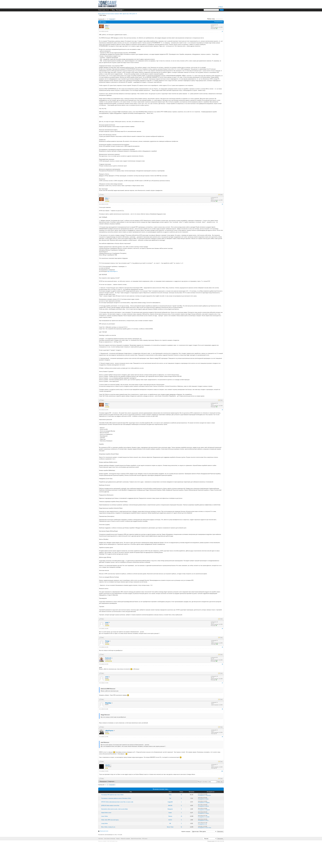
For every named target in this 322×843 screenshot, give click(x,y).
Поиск (221, 7)
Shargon (207, 813)
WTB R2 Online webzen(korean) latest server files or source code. (117, 802)
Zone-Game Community (109, 838)
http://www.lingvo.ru (112, 271)
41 (181, 794)
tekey (170, 794)
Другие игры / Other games (129, 13)
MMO (121, 13)
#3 (222, 409)
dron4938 (207, 816)
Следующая (111, 781)
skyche (107, 765)
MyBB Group (114, 841)
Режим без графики (125, 838)
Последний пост (201, 795)
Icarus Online (104, 816)
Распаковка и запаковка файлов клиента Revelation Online (116, 798)
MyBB (105, 841)
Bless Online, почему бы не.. (108, 827)
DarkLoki (108, 658)
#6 (222, 664)
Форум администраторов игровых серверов (108, 13)
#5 (222, 647)
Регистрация (119, 10)
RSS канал (144, 838)
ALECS (170, 819)
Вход (113, 10)
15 (181, 816)
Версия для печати (104, 831)
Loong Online (104, 823)
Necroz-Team (170, 827)
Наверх (118, 838)
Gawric (170, 812)
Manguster (170, 809)
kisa (106, 25)
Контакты (101, 838)
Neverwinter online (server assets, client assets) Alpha (114, 809)
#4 (222, 628)
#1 (222, 31)
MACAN (170, 805)
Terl (170, 798)
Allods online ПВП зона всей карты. (110, 819)
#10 (222, 771)
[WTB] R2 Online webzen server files (110, 805)
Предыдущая (103, 781)
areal (106, 622)
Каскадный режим (218, 21)
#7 (222, 682)
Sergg (107, 641)
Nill (170, 823)
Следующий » (112, 19)
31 (181, 827)
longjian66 (170, 802)
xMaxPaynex (109, 730)
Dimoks (207, 798)
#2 (222, 204)
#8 (222, 709)
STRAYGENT (208, 795)
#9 (222, 736)
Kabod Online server (106, 812)
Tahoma (170, 816)
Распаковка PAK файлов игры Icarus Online (112, 794)
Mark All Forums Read (136, 838)
